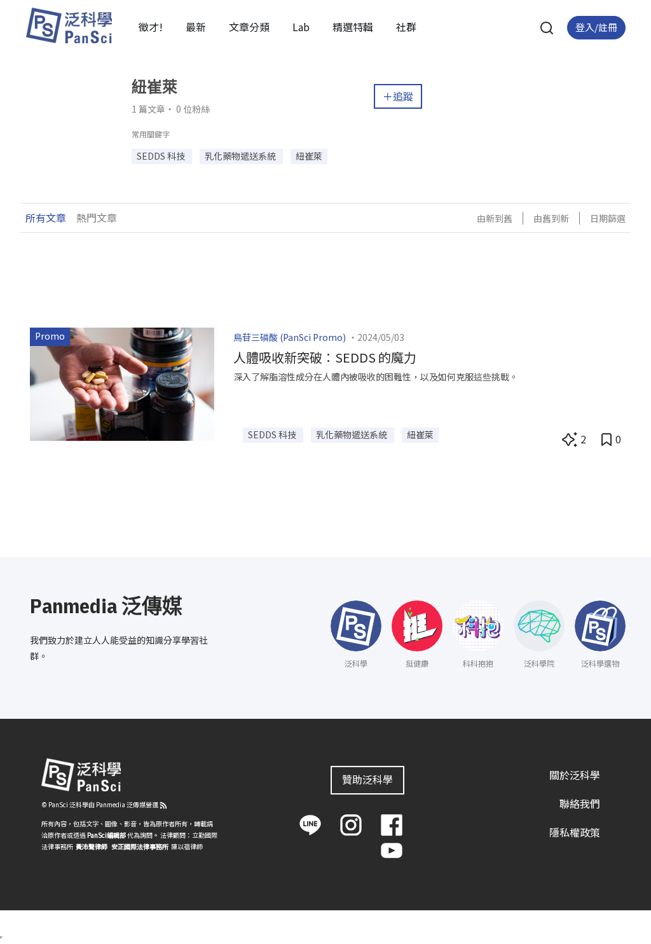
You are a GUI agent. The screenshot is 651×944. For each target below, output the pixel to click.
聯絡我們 (579, 803)
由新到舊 (494, 218)
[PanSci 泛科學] (68, 25)
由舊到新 (551, 218)
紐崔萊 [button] (309, 155)
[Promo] (122, 382)
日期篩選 (608, 218)
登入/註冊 (596, 27)
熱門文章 (96, 217)
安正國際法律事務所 (139, 846)
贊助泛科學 (367, 779)
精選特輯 (352, 26)
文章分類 (249, 26)
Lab (301, 26)
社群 (406, 26)
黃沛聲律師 (91, 846)
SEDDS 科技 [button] (162, 155)
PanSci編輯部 (106, 835)
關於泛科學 (574, 774)
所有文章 (45, 217)
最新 (196, 26)
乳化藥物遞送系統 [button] (241, 155)
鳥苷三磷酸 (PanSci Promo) (289, 337)
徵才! (151, 26)
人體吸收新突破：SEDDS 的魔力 (324, 357)
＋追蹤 (398, 96)
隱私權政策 (574, 832)
